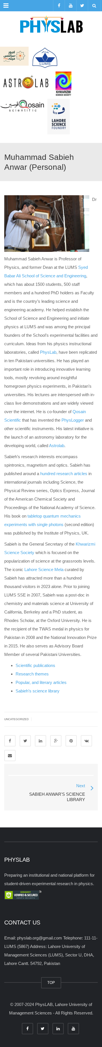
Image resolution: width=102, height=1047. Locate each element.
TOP (51, 983)
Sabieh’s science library (38, 690)
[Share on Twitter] (25, 740)
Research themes (32, 673)
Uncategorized (16, 719)
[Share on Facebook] (10, 740)
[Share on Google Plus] (55, 740)
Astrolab (56, 445)
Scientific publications (35, 665)
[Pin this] (71, 740)
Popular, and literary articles (41, 682)
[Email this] (10, 755)
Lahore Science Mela (43, 569)
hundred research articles (63, 473)
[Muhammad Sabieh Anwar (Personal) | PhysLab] (51, 25)
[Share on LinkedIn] (40, 740)
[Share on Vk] (86, 740)
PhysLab (48, 352)
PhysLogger (72, 420)
